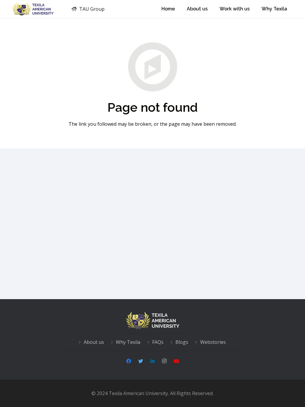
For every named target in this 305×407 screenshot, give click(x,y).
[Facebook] (129, 361)
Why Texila (128, 342)
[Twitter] (141, 361)
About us (94, 342)
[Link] (33, 8)
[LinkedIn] (152, 361)
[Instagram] (164, 361)
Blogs (181, 342)
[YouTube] (176, 361)
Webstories (213, 342)
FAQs (158, 342)
